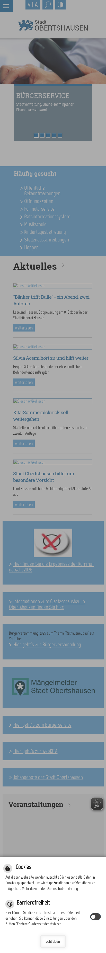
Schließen (53, 941)
